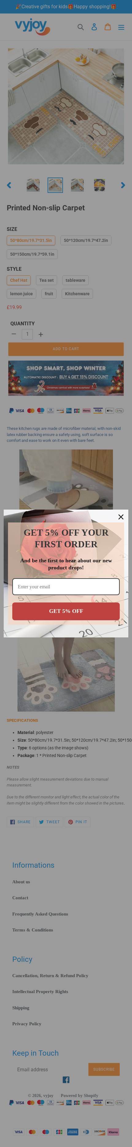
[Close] (121, 517)
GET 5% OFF (66, 611)
